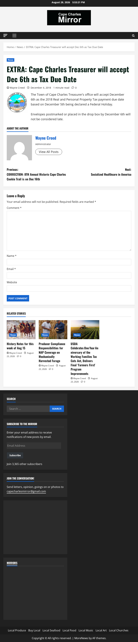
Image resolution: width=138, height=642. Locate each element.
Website (12, 282)
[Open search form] (133, 35)
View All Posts (49, 152)
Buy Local (34, 630)
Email (11, 269)
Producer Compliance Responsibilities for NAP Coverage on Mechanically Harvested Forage (52, 352)
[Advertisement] (35, 527)
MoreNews (81, 638)
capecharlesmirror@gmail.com (26, 491)
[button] (5, 35)
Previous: (36, 174)
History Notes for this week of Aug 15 (20, 346)
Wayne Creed (17, 87)
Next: (111, 171)
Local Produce (17, 630)
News (10, 59)
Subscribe (15, 455)
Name (11, 256)
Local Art (101, 630)
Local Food (69, 630)
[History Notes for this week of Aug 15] (21, 329)
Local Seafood (51, 630)
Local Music (86, 630)
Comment (14, 208)
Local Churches (118, 630)
